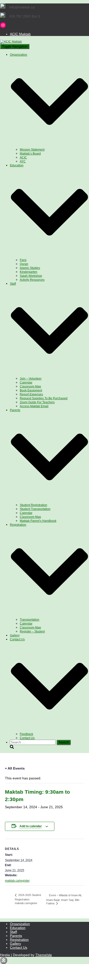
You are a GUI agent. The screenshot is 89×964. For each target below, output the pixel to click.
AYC (23, 161)
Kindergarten (28, 272)
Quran (24, 264)
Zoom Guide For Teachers (37, 402)
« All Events (15, 768)
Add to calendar (31, 826)
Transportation (29, 619)
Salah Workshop (31, 276)
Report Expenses (31, 394)
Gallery (15, 635)
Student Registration (33, 505)
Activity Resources (32, 279)
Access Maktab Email (34, 406)
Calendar (26, 382)
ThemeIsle (43, 955)
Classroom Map (30, 386)
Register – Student (32, 631)
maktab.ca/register (17, 880)
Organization (20, 924)
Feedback (26, 734)
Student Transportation (35, 509)
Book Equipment (31, 390)
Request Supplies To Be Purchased (43, 398)
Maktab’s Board (30, 153)
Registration (19, 940)
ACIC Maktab (20, 34)
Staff (13, 932)
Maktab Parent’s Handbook (38, 521)
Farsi (23, 260)
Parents (16, 936)
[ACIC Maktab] (11, 41)
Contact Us (27, 738)
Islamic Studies (30, 268)
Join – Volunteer (31, 378)
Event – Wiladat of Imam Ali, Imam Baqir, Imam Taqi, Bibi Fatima (64, 899)
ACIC (23, 157)
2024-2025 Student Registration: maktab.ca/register (28, 899)
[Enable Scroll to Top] (3, 960)
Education (17, 928)
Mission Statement (32, 149)
